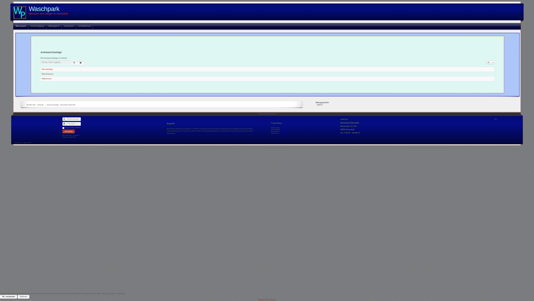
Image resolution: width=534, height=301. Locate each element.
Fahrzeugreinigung (173, 131)
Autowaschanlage (213, 128)
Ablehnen (23, 297)
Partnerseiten (275, 131)
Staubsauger (224, 128)
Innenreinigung (37, 26)
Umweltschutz (84, 26)
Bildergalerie (53, 26)
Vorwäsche (186, 131)
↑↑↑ (495, 119)
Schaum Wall (235, 131)
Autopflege (242, 128)
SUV (180, 131)
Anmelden (69, 131)
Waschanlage (47, 69)
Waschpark (44, 8)
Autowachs (193, 131)
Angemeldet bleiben (73, 128)
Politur (199, 131)
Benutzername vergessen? (71, 135)
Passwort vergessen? (69, 137)
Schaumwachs (244, 131)
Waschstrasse (47, 74)
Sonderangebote (225, 131)
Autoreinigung (202, 128)
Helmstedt (249, 128)
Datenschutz (275, 133)
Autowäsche (187, 128)
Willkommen (47, 79)
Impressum (69, 26)
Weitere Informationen (267, 300)
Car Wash (195, 128)
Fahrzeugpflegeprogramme (210, 131)
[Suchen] (74, 63)
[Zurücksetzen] (80, 63)
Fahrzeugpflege (233, 128)
